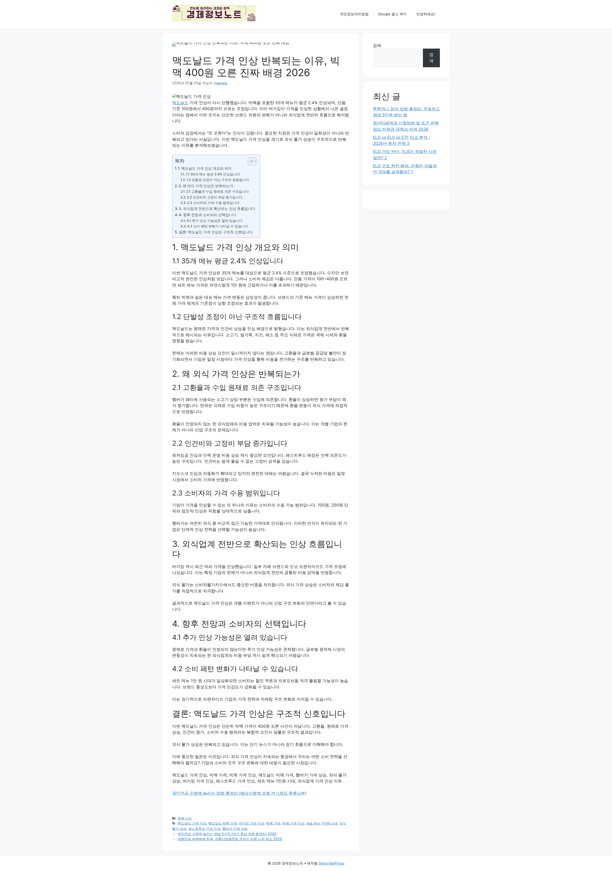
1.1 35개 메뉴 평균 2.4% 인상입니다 (213, 174)
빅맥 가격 (273, 823)
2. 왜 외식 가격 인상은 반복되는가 (206, 186)
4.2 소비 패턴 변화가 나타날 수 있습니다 (217, 226)
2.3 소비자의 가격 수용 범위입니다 (213, 203)
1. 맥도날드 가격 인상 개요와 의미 (205, 168)
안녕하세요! (425, 14)
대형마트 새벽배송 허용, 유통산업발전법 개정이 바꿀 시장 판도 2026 (230, 839)
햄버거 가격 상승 (235, 828)
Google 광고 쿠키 (392, 14)
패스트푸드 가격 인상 (204, 828)
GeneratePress (331, 863)
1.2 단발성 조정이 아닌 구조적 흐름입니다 (217, 180)
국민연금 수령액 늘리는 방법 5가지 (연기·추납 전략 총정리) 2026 (227, 834)
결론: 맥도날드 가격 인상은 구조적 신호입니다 (216, 232)
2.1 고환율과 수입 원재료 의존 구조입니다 (217, 191)
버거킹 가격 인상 (251, 823)
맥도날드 (180, 102)
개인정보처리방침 (354, 14)
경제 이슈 (185, 818)
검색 (377, 45)
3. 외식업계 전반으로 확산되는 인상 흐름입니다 (217, 208)
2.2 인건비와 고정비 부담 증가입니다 (214, 197)
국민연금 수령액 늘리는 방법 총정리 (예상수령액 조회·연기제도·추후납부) (239, 793)
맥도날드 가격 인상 (192, 823)
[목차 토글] (249, 161)
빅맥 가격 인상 (293, 823)
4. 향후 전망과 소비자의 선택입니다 (207, 215)
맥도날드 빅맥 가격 (222, 823)
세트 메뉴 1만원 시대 (322, 823)
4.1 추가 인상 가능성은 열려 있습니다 (214, 221)
